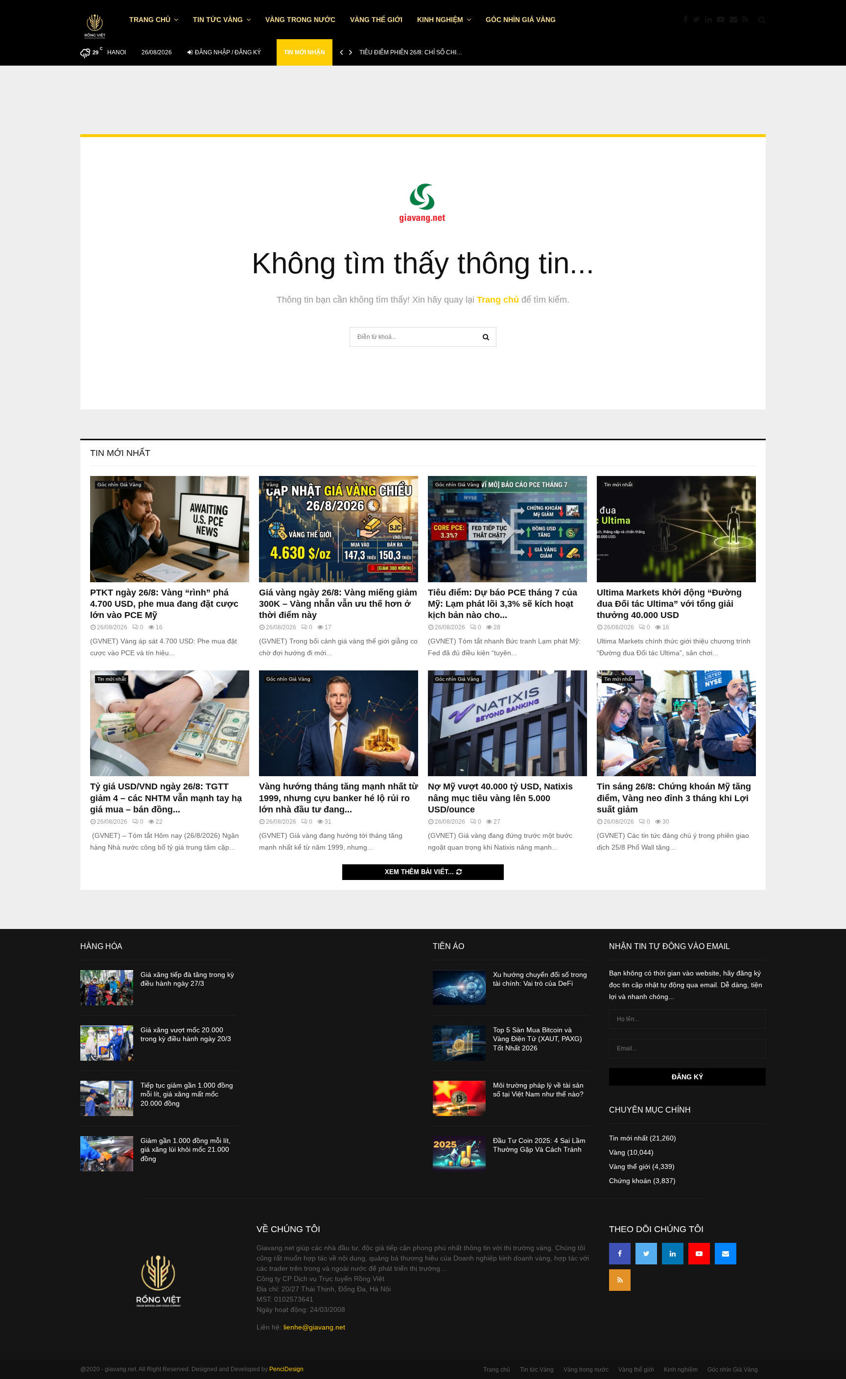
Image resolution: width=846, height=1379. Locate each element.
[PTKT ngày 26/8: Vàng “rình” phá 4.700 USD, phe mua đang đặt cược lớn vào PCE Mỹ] (169, 529)
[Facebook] (688, 19)
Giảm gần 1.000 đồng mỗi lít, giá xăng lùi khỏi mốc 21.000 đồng (186, 1149)
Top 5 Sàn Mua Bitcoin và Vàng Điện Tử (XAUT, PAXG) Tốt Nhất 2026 (537, 1038)
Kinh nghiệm (440, 20)
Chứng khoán (630, 1181)
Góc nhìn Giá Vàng (521, 20)
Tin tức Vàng (218, 20)
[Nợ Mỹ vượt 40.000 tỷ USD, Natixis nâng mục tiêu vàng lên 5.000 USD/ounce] (507, 723)
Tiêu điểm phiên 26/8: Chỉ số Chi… (410, 52)
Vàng (272, 484)
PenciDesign (286, 1369)
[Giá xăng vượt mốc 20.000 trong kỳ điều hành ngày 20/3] (106, 1043)
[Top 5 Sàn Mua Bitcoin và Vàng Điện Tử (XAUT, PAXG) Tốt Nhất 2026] (459, 1043)
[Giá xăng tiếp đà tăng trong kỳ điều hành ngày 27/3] (106, 987)
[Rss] (747, 19)
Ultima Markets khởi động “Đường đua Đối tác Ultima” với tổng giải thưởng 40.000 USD (669, 604)
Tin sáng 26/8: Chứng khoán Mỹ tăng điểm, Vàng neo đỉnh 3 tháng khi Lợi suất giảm (674, 798)
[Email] (735, 19)
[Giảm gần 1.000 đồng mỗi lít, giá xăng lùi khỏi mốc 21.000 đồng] (106, 1153)
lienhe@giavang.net (314, 1327)
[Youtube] (723, 19)
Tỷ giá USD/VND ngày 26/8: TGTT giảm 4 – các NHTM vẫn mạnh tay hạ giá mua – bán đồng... (166, 798)
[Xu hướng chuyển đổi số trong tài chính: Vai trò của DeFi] (459, 987)
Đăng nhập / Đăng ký (227, 52)
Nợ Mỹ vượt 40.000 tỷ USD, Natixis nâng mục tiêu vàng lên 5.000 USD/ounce (500, 798)
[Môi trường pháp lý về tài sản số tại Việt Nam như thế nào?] (459, 1098)
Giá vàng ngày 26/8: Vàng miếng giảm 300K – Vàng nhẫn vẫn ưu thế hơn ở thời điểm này (338, 604)
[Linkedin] (711, 19)
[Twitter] (699, 19)
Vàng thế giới (376, 20)
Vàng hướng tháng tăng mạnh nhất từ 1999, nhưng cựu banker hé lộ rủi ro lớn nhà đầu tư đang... (338, 798)
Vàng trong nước (300, 20)
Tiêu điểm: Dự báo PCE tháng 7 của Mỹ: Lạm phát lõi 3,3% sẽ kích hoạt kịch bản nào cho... (502, 604)
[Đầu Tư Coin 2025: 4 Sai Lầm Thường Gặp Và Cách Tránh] (459, 1153)
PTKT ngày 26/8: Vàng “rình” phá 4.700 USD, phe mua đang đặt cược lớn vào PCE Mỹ (164, 604)
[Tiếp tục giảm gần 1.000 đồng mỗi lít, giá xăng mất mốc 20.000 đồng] (106, 1098)
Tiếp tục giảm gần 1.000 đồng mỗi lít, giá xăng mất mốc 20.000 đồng (187, 1094)
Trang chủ (149, 20)
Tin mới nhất (120, 453)
